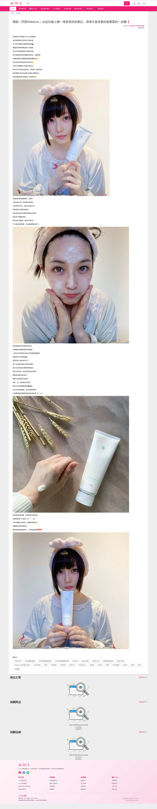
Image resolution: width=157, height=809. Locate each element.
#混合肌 (125, 665)
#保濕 (107, 665)
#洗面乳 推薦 (120, 661)
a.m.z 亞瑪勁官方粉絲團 (133, 26)
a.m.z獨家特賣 (22, 780)
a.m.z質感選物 (22, 783)
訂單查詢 (83, 786)
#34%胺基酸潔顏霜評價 (45, 661)
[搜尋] (127, 3)
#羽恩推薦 (53, 665)
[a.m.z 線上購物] (16, 3)
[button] (134, 3)
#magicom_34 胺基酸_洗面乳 (22, 665)
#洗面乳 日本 (95, 661)
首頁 (12, 13)
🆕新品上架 (33, 8)
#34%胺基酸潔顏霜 (30, 661)
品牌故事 (114, 780)
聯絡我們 (83, 789)
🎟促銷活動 (78, 8)
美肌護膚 (52, 786)
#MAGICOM (18, 661)
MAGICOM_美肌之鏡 (24, 786)
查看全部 (142, 677)
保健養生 (52, 789)
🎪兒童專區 (56, 8)
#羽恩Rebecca (82, 665)
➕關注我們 (89, 8)
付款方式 (114, 786)
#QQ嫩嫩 (17, 669)
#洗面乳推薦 (37, 665)
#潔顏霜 (92, 665)
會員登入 (83, 780)
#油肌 (139, 665)
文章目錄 (18, 13)
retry (78, 728)
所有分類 (114, 789)
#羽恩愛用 (63, 665)
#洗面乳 (100, 665)
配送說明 (114, 783)
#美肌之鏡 (75, 661)
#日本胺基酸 (116, 665)
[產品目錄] (12, 9)
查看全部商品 (22, 789)
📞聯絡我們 (100, 8)
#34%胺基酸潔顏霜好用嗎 (62, 661)
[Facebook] (23, 772)
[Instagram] (19, 772)
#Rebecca (72, 665)
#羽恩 (45, 665)
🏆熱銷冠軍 (22, 8)
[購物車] (139, 3)
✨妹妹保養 (67, 8)
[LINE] (27, 772)
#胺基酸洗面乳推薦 (108, 661)
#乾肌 (132, 665)
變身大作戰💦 (53, 783)
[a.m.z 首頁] (23, 765)
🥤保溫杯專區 (44, 8)
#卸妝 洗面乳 (85, 661)
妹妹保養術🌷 (53, 780)
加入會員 (83, 783)
